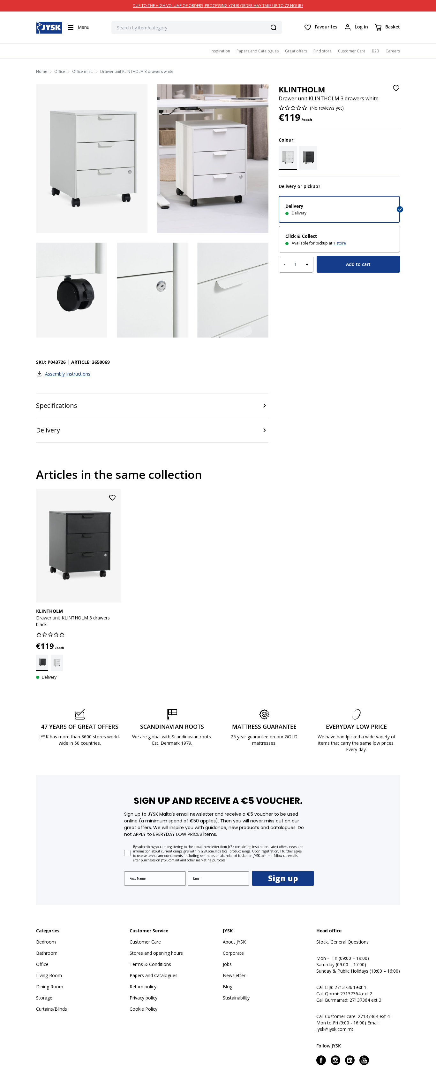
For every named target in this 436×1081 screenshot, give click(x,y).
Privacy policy (143, 998)
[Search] (273, 27)
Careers (393, 51)
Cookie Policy (143, 1009)
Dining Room (49, 987)
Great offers (296, 51)
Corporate (233, 953)
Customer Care (351, 51)
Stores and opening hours (156, 953)
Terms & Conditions (150, 964)
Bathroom (46, 953)
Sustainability (236, 998)
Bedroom (46, 942)
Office (59, 71)
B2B (375, 51)
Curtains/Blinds (51, 1009)
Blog (227, 987)
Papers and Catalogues (258, 51)
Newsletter (234, 975)
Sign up (283, 878)
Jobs (227, 964)
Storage (44, 998)
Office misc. (82, 71)
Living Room (49, 975)
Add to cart (358, 264)
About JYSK (234, 942)
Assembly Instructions (67, 374)
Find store (322, 51)
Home (41, 71)
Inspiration (220, 51)
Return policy (143, 987)
